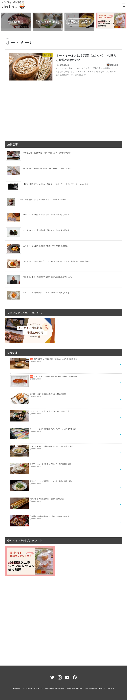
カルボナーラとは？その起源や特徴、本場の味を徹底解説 (45, 246)
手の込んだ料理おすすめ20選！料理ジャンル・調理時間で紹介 (47, 153)
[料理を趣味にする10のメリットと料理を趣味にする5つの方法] (14, 171)
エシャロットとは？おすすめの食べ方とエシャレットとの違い (42, 199)
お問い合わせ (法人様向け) (94, 688)
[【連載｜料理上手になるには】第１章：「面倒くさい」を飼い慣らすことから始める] (14, 186)
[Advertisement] (63, 111)
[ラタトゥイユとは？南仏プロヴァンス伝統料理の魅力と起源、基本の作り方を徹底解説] (14, 263)
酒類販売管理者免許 (74, 688)
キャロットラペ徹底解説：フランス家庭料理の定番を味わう (46, 292)
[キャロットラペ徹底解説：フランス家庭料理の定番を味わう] (14, 295)
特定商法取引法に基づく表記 (53, 688)
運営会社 (110, 688)
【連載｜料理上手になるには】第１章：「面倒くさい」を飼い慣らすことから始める (55, 184)
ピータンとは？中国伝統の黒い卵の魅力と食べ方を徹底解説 (46, 230)
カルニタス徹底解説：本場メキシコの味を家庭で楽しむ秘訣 (46, 214)
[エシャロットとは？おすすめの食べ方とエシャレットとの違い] (12, 201)
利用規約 (16, 688)
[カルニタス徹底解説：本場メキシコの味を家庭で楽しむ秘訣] (14, 217)
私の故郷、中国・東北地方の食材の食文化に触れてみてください (48, 277)
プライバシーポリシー (30, 688)
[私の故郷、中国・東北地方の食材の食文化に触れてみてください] (14, 279)
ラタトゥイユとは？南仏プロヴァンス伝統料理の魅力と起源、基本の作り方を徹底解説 (56, 261)
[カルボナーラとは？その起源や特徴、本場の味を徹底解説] (14, 248)
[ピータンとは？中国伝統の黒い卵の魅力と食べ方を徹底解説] (14, 232)
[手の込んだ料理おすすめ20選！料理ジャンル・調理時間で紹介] (14, 155)
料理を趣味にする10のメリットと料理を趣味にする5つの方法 (47, 168)
